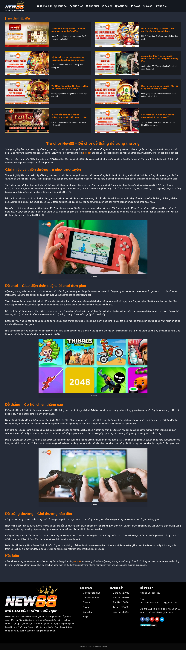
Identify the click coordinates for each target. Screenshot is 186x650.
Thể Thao (78, 6)
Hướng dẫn (161, 6)
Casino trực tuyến (91, 597)
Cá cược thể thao (91, 593)
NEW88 (77, 561)
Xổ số (86, 617)
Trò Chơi (94, 6)
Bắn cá (86, 602)
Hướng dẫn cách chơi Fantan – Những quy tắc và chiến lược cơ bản (68, 116)
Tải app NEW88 (120, 607)
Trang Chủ (46, 6)
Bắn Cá (108, 6)
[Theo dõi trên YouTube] (157, 619)
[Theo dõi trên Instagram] (147, 619)
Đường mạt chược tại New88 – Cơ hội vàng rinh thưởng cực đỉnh (159, 87)
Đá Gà (137, 6)
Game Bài (123, 6)
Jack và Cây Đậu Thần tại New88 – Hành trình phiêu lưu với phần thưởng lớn (159, 58)
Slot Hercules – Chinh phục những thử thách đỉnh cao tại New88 (157, 116)
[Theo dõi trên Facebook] (142, 619)
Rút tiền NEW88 (121, 602)
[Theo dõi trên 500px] (162, 619)
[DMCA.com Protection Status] (148, 625)
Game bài (87, 612)
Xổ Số (149, 6)
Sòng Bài (62, 6)
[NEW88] (18, 6)
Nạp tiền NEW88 (121, 597)
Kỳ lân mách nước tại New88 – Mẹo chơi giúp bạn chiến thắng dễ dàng (68, 58)
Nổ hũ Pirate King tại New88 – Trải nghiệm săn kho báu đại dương (157, 30)
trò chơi (87, 153)
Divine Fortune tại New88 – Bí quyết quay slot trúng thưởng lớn (68, 30)
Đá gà (86, 607)
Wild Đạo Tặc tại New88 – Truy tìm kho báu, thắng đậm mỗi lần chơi (69, 87)
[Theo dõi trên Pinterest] (152, 619)
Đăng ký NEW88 (121, 593)
